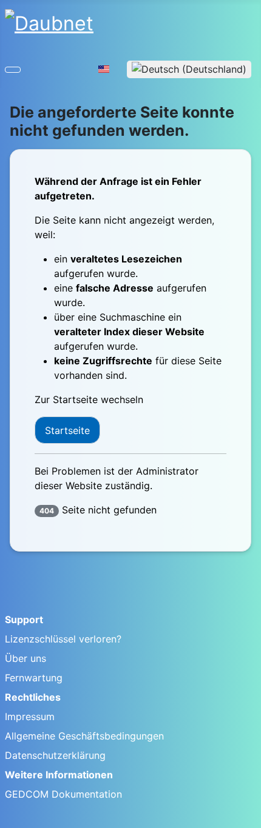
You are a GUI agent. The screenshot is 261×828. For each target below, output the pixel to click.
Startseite (67, 430)
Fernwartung (34, 678)
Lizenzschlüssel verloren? (63, 639)
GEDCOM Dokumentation (63, 794)
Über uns (25, 658)
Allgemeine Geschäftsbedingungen (84, 736)
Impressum (30, 716)
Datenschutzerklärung (55, 755)
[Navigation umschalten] (13, 70)
